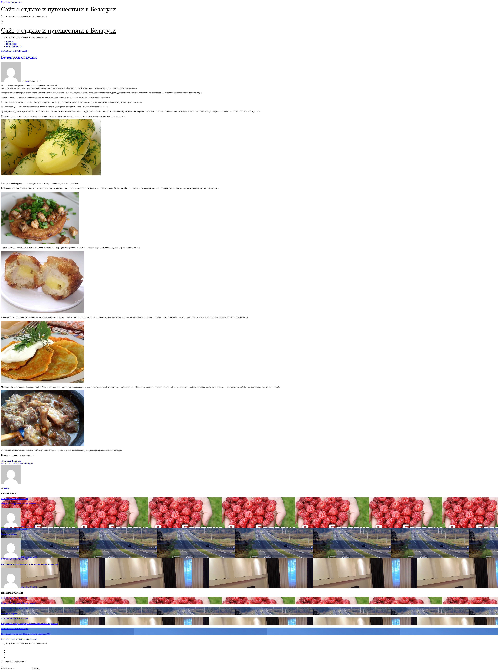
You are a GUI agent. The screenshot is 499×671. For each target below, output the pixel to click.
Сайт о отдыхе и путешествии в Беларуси (58, 9)
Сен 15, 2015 (31, 587)
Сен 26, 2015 (31, 526)
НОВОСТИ (11, 44)
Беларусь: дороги (9, 534)
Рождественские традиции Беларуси (17, 463)
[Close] (2, 666)
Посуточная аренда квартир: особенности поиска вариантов (29, 564)
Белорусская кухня (19, 57)
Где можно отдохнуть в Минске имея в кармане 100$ (25, 634)
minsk (26, 81)
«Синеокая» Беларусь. (11, 461)
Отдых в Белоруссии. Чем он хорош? (18, 504)
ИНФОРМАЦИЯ (14, 46)
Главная (9, 42)
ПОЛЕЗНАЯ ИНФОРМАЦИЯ (14, 51)
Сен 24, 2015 (31, 557)
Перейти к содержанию (11, 2)
